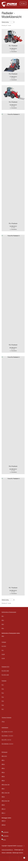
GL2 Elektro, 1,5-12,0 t (7, 735)
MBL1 (3, 760)
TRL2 (3, 721)
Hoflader (4, 642)
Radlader (4, 681)
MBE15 (3, 821)
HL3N (3, 658)
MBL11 (3, 813)
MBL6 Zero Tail (5, 784)
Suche (14, 858)
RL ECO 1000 (5, 671)
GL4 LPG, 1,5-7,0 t (6, 740)
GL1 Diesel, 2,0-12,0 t (7, 731)
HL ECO (4, 646)
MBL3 (3, 768)
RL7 (3, 709)
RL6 (3, 705)
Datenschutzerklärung (7, 850)
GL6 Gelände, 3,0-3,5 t (7, 744)
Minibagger (4, 752)
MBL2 (3, 764)
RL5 (3, 701)
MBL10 (3, 809)
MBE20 (3, 825)
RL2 (3, 689)
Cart (21, 857)
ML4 (3, 628)
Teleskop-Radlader (6, 717)
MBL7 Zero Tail (5, 793)
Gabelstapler (5, 727)
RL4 (3, 697)
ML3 (3, 624)
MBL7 (3, 788)
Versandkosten (14, 51)
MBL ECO (4, 756)
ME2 (3, 636)
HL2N (3, 654)
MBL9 (3, 805)
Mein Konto (4, 858)
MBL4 (3, 772)
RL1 (3, 685)
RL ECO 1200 (5, 675)
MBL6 (3, 780)
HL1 (3, 650)
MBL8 (3, 797)
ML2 (3, 620)
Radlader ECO (5, 666)
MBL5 (3, 776)
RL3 (3, 693)
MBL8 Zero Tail (5, 801)
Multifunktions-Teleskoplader (9, 612)
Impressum (20, 846)
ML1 (3, 616)
